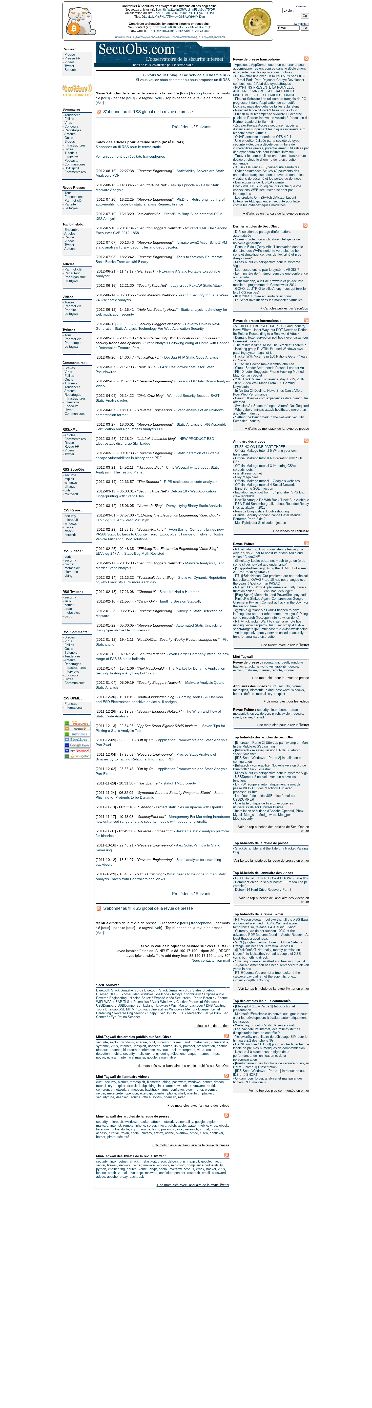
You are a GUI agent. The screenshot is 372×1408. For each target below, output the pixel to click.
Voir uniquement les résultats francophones (130, 156)
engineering (161, 1053)
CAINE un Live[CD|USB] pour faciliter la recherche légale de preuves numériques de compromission (271, 1046)
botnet (69, 605)
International (73, 707)
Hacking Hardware (154, 1005)
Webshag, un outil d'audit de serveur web (265, 1025)
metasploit (72, 568)
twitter (192, 1125)
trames (204, 1053)
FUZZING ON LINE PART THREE (260, 447)
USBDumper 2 (127, 1005)
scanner (115, 1050)
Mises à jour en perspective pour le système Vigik (271, 773)
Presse (70, 54)
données (154, 1046)
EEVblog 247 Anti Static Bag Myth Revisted (130, 553)
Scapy (152, 1013)
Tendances (72, 115)
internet (264, 670)
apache (112, 1176)
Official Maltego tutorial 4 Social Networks (266, 485)
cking (68, 575)
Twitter (69, 66)
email (206, 1173)
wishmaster (137, 1057)
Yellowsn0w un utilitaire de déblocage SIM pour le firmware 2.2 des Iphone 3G (270, 1038)
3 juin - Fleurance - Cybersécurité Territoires (267, 167)
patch (172, 1125)
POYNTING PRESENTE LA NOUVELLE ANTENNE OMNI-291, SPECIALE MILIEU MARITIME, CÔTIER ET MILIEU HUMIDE (264, 91)
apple (182, 1125)
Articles (69, 233)
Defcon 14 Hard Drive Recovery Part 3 (263, 890)
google (293, 666)
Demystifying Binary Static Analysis (194, 506)
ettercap (146, 1093)
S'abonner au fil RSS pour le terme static (128, 147)
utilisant (112, 1057)
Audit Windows (162, 1002)
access (101, 1133)
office (146, 1097)
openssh (170, 1097)
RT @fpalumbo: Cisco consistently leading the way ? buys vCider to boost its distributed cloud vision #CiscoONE (268, 553)
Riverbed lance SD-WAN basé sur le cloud (266, 110)
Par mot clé (73, 200)
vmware (199, 1086)
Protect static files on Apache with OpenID (189, 807)
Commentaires (75, 172)
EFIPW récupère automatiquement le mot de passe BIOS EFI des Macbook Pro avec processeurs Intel (266, 788)
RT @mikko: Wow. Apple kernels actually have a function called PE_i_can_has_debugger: (269, 589)
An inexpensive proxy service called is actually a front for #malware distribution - (269, 634)
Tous (68, 193)
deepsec (122, 1097)
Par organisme (75, 277)
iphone (289, 670)
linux (68, 601)
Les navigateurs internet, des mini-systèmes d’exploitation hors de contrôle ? (266, 1031)
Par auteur (72, 273)
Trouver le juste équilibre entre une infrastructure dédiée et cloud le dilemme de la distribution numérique (269, 159)
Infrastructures (75, 145)
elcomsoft (212, 1089)
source (167, 1046)
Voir (100, 102)
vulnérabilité (219, 1042)
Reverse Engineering (129, 1013)
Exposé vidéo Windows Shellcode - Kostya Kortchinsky (160, 994)
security (70, 516)
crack (200, 1169)
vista (200, 1050)
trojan (125, 1133)
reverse (162, 1050)
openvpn (132, 1093)
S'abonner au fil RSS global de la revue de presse (148, 112)
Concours (71, 126)
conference (104, 1089)
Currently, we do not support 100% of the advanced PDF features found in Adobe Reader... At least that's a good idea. (271, 934)
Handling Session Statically (179, 601)
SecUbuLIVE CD (172, 1013)
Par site (70, 204)
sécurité (70, 475)
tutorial (261, 694)
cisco (68, 616)
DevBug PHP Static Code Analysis (191, 357)
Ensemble (72, 230)
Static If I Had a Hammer (179, 592)
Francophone (74, 197)
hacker (69, 527)
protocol (189, 1046)
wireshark (184, 1086)
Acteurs (70, 134)
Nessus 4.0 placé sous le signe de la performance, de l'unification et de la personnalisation (261, 1055)
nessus (188, 1169)
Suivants (203, 127)
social (135, 1133)
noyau (100, 1057)
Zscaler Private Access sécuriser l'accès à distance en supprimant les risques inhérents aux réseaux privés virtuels (269, 129)
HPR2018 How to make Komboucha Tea (264, 364)
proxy (124, 1176)
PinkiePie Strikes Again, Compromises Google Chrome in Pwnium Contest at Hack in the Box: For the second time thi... (270, 602)
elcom (190, 1089)
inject (237, 717)
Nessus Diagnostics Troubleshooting (262, 511)
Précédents (182, 127)
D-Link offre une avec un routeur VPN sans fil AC (271, 76)
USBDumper (105, 1005)
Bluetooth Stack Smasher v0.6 (118, 990)
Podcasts (71, 160)
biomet (69, 564)
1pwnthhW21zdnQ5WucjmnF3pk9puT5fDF (185, 9)
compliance (195, 1165)
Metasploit (194, 1013)
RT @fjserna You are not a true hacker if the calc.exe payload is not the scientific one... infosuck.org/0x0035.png (266, 976)
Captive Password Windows (196, 1002)
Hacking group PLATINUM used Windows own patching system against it (268, 351)
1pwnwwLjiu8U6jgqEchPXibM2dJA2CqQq (182, 27)
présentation (206, 1046)
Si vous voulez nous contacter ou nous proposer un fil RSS (183, 80)
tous (184, 93)
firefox (158, 1133)
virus (114, 1046)
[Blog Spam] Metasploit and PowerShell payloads (271, 595)
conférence (147, 1050)
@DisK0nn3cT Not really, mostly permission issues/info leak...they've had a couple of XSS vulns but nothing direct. (267, 953)
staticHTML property (179, 783)
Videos (70, 241)
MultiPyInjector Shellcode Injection (260, 523)
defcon (249, 694)
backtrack (152, 1089)
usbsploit (139, 1046)
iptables (207, 1093)
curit (68, 556)
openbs (159, 1093)
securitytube (105, 1097)
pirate (111, 1137)
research (191, 1129)
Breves (70, 141)
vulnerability (277, 666)
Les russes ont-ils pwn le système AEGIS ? (267, 270)
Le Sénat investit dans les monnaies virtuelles (269, 300)
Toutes (69, 302)
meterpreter (187, 1050)
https (215, 1053)
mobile (116, 1053)
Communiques (75, 164)
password (283, 690)
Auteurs (70, 249)
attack (69, 531)
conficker (177, 1089)
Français (71, 704)
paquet (192, 1053)
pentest (179, 1173)
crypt (271, 694)
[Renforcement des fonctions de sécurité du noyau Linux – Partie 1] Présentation (271, 1065)
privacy (146, 1133)
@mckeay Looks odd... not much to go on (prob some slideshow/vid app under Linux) (269, 562)
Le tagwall (72, 208)
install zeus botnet (248, 473)
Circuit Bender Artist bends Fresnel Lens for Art (269, 368)
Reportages (73, 130)
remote (277, 670)
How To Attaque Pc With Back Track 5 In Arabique (272, 500)
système (102, 1046)
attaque (70, 486)
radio (181, 1097)
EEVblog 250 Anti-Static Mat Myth (122, 520)
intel (123, 1057)
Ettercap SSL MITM (120, 1009)
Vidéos (70, 62)
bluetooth (130, 1050)
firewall (259, 717)
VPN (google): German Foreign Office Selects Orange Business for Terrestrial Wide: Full (267, 944)
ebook (223, 1125)
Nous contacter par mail (211, 960)
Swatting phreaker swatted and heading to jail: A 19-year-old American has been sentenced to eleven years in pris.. (271, 965)
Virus (68, 123)
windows (71, 483)
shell (173, 1050)
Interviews (72, 157)
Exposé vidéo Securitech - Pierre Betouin (184, 998)
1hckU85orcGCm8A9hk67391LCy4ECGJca (184, 13)
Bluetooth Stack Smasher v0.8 (166, 990)
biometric (71, 572)
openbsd (193, 1093)
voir (158, 98)
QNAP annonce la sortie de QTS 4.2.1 (263, 137)
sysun (163, 1057)
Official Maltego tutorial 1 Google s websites (267, 481)
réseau (177, 1042)
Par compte (73, 343)
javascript (136, 1173)
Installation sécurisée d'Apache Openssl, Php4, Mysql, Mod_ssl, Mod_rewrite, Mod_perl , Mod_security (268, 814)
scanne (222, 1046)
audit (188, 1042)
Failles (69, 119)
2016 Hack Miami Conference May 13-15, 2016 (269, 379)
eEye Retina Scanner (124, 1017)
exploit (69, 479)
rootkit (210, 1050)
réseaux (102, 1050)
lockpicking (147, 1086)
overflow (182, 1133)
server (247, 717)
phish (276, 713)
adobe (169, 1133)
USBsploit (72, 168)
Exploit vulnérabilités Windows (160, 1009)
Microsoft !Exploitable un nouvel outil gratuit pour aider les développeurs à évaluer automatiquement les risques (270, 1017)
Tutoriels (71, 153)
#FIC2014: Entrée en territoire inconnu (263, 296)
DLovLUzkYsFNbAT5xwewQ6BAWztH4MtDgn (173, 16)
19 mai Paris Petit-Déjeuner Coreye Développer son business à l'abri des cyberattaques (268, 82)
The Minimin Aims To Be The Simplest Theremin (270, 345)
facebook (103, 1129)
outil (68, 490)
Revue (69, 237)
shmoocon (135, 1089)
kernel (143, 1169)
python (101, 1169)
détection (103, 1053)
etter (200, 1089)
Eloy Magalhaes (247, 477)
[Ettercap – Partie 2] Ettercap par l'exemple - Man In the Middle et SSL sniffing (270, 744)
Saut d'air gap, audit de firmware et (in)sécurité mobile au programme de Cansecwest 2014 (268, 283)
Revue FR (72, 446)
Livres (69, 149)
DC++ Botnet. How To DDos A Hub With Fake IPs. (272, 878)
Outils (69, 138)
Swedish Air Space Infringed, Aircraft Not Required (272, 406)
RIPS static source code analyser (190, 482)
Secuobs (71, 70)
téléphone (178, 1053)
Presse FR (72, 58)
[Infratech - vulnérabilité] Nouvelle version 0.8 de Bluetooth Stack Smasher (269, 767)
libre (173, 1057)
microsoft (71, 494)
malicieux (144, 1053)
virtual (204, 1129)
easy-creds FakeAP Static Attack (196, 285)
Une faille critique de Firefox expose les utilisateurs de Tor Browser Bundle (263, 805)
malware (251, 670)
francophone (201, 93)
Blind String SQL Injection (254, 488)
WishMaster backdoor (187, 1005)
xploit (281, 694)
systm (157, 1097)
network (70, 535)
